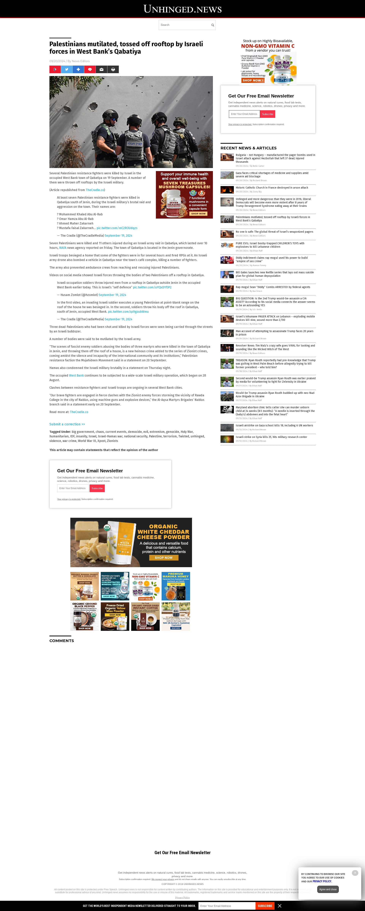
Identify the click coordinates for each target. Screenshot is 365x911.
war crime (69, 441)
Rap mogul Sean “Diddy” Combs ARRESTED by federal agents (273, 287)
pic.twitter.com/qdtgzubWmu (128, 311)
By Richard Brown (258, 180)
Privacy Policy (182, 897)
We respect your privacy (163, 879)
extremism (157, 432)
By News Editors (257, 210)
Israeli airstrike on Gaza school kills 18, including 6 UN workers (274, 425)
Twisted (183, 436)
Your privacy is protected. (69, 499)
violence (55, 441)
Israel (92, 436)
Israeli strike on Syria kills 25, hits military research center (271, 437)
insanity (81, 436)
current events (116, 432)
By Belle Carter (257, 166)
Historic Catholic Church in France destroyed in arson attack (272, 187)
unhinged (197, 436)
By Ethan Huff (256, 251)
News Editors (81, 61)
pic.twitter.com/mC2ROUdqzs (117, 228)
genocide (172, 432)
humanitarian (59, 436)
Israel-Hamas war (110, 436)
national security (135, 436)
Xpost (102, 441)
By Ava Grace (256, 291)
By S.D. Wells (256, 309)
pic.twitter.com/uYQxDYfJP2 (152, 287)
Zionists (112, 441)
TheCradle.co (95, 190)
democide (135, 432)
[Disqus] (131, 693)
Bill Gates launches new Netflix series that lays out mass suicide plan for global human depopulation (275, 274)
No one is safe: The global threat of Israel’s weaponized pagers (274, 231)
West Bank (76, 375)
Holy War (187, 432)
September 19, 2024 (118, 235)
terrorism (170, 436)
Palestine (155, 436)
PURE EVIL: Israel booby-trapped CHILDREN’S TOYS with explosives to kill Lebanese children (270, 245)
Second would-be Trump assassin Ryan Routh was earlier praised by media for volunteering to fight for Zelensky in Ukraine (276, 380)
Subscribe (265, 906)
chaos (100, 432)
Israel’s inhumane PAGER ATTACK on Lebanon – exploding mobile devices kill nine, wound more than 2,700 (275, 318)
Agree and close (328, 889)
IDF (72, 436)
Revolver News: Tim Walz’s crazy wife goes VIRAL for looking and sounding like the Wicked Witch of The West (275, 347)
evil (145, 432)
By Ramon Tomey (258, 265)
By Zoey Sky (256, 191)
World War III (87, 441)
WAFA (62, 248)
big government (83, 432)
